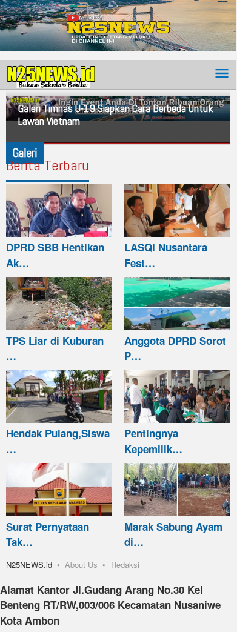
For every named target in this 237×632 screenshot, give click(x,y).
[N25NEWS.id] (51, 74)
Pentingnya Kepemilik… (153, 441)
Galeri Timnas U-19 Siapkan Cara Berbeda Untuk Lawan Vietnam (115, 114)
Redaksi (125, 564)
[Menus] (221, 74)
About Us (81, 564)
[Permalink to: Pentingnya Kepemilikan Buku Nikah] (177, 397)
